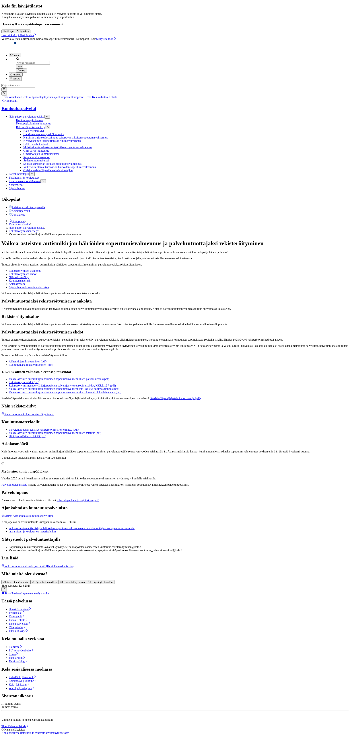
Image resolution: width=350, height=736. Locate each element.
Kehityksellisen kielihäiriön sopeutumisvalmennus (52, 140)
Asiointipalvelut (21, 210)
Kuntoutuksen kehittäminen (24, 181)
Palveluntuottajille (19, 173)
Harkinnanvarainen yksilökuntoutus (43, 134)
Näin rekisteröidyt (33, 130)
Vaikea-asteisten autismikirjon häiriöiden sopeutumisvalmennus (59, 167)
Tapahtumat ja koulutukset (24, 177)
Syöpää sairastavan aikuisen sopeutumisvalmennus (52, 163)
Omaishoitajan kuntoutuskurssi (41, 153)
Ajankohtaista (17, 188)
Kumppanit (10, 100)
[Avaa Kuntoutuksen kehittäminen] (43, 181)
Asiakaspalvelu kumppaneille (28, 207)
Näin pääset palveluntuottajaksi (26, 116)
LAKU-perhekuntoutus (36, 144)
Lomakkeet (18, 214)
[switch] (2, 704)
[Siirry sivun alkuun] (4, 589)
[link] (16, 97)
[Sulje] (4, 93)
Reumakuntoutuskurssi (36, 157)
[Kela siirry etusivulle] (9, 48)
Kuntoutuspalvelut (18, 108)
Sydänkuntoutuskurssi (36, 160)
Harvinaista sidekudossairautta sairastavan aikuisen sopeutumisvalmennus (65, 137)
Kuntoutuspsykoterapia (29, 120)
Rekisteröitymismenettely (30, 127)
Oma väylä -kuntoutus (36, 150)
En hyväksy (22, 31)
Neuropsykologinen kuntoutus (33, 123)
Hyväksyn (8, 31)
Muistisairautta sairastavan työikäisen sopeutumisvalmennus (57, 147)
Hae (20, 66)
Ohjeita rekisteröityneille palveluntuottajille (48, 170)
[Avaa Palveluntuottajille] (32, 174)
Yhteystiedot (16, 184)
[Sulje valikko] (47, 117)
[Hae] (4, 89)
